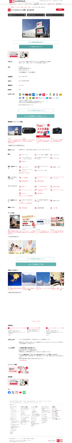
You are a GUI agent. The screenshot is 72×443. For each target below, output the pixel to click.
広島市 (29, 7)
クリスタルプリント (14, 409)
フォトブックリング (14, 416)
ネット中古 (33, 410)
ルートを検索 (31, 72)
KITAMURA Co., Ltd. (15, 441)
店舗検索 (12, 7)
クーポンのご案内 (23, 418)
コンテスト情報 (44, 421)
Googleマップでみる (36, 321)
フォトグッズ (12, 431)
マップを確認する (23, 72)
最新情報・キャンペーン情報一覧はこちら (16, 145)
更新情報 (32, 425)
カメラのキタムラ (54, 408)
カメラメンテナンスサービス (25, 409)
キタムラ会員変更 (55, 414)
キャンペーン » (33, 418)
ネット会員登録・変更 (54, 0)
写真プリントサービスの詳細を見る (26, 195)
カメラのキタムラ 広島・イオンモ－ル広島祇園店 (56, 329)
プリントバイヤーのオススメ (35, 416)
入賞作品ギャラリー (44, 422)
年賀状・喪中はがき (14, 418)
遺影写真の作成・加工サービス (15, 426)
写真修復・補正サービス (14, 427)
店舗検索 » (54, 406)
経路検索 (60, 9)
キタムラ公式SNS (23, 419)
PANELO (11, 433)
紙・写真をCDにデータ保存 (15, 424)
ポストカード (12, 417)
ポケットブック (13, 415)
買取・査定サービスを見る (24, 172)
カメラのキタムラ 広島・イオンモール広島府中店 (18, 329)
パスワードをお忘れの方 (56, 416)
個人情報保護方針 (12, 438)
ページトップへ (60, 437)
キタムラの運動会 (44, 414)
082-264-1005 (21, 85)
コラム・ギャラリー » (45, 406)
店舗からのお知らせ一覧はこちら (15, 292)
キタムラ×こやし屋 (23, 424)
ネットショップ (33, 408)
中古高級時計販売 (34, 411)
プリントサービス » (13, 406)
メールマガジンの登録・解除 (25, 417)
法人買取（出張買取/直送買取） (36, 415)
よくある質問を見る (23, 360)
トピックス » (33, 421)
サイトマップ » (54, 417)
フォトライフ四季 (44, 416)
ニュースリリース (19, 438)
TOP (8, 7)
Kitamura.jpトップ (13, 404)
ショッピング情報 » (34, 406)
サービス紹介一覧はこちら (13, 236)
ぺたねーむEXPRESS (13, 430)
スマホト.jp (22, 411)
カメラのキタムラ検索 (19, 7)
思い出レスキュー (12, 419)
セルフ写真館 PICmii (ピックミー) (25, 420)
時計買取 (33, 412)
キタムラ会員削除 (55, 415)
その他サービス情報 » (24, 406)
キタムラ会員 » (54, 411)
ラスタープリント (13, 410)
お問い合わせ (48, 0)
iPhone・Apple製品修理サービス (25, 408)
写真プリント (12, 408)
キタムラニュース (33, 417)
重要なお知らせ (33, 422)
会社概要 (41, 0)
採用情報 (44, 0)
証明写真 (11, 432)
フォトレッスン (44, 415)
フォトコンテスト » (45, 420)
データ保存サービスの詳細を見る (25, 203)
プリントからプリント (14, 425)
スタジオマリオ (23, 412)
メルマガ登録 (60, 0)
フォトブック (12, 412)
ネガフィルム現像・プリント (15, 411)
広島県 (25, 7)
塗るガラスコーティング (24, 410)
